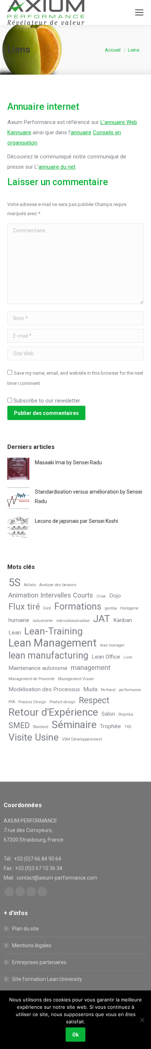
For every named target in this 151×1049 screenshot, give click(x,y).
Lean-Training (53, 631)
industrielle (43, 620)
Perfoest (108, 690)
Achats (30, 584)
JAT (101, 618)
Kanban (122, 620)
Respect (94, 700)
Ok (75, 1035)
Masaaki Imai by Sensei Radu (68, 462)
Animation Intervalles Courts (50, 595)
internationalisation (73, 620)
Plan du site (25, 929)
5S (14, 582)
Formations (78, 606)
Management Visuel (76, 679)
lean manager (112, 645)
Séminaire (74, 725)
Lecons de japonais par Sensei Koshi (76, 521)
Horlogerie (129, 608)
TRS (127, 726)
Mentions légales (31, 945)
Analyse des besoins (57, 584)
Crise (101, 596)
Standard (40, 726)
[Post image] (18, 469)
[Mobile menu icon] (139, 12)
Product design (62, 702)
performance (130, 690)
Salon (108, 714)
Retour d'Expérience (53, 712)
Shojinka (125, 714)
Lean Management (52, 643)
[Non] (142, 1019)
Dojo (115, 595)
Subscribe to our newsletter (46, 400)
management (90, 668)
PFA (11, 702)
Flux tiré (24, 606)
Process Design (32, 702)
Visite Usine (33, 737)
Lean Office (106, 656)
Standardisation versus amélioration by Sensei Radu (88, 496)
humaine (18, 620)
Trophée (110, 726)
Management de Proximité (31, 679)
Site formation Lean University (47, 979)
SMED (19, 725)
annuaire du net (57, 167)
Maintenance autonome (37, 668)
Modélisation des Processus (44, 689)
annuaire (81, 132)
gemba (111, 608)
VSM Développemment (82, 739)
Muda (90, 689)
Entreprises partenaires (39, 962)
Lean (14, 632)
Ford (47, 608)
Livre (128, 657)
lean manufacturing (48, 655)
